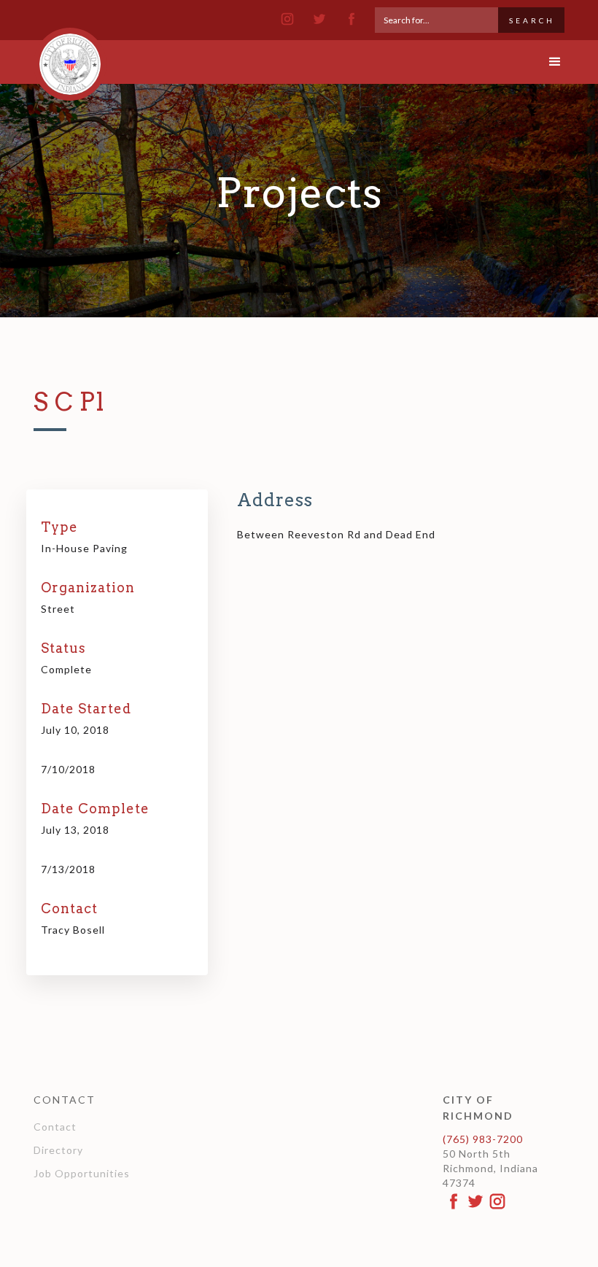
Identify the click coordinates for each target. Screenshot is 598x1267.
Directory (58, 1150)
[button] (542, 62)
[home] (70, 57)
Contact (55, 1126)
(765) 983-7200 (483, 1139)
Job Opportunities (82, 1173)
